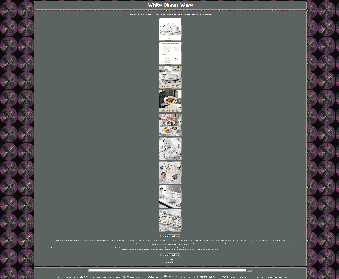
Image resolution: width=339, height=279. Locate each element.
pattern (92, 277)
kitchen (104, 277)
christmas (98, 277)
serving (182, 277)
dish (276, 277)
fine (249, 277)
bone (263, 277)
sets (258, 277)
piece (212, 276)
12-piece (138, 277)
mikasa (68, 277)
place (237, 277)
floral (218, 277)
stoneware (232, 277)
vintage (270, 277)
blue (62, 277)
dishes (118, 277)
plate (281, 277)
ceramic (144, 277)
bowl (194, 277)
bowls (75, 277)
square (56, 277)
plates (151, 276)
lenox (286, 277)
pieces (159, 277)
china (225, 276)
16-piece (188, 277)
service (84, 276)
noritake (253, 277)
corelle (111, 277)
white (125, 276)
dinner (243, 276)
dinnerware (170, 276)
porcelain (202, 276)
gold (132, 277)
